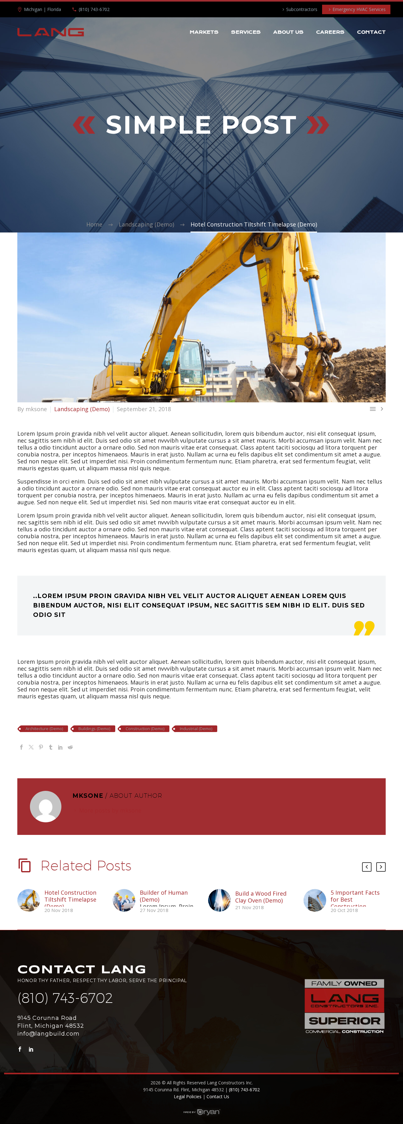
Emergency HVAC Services (359, 9)
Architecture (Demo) (44, 728)
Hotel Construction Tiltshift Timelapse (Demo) (70, 899)
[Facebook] (21, 747)
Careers (330, 32)
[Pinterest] (40, 747)
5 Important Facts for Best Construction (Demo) (355, 903)
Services (246, 32)
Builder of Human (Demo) (164, 896)
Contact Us (218, 1096)
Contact (371, 32)
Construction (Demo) (145, 728)
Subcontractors (301, 9)
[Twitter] (31, 747)
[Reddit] (70, 747)
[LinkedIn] (60, 747)
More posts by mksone (110, 810)
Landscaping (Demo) (82, 409)
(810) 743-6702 (94, 9)
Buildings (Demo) (94, 728)
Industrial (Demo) (196, 728)
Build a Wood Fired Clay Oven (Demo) (261, 897)
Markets (204, 32)
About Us (288, 32)
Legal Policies (188, 1096)
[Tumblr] (50, 747)
